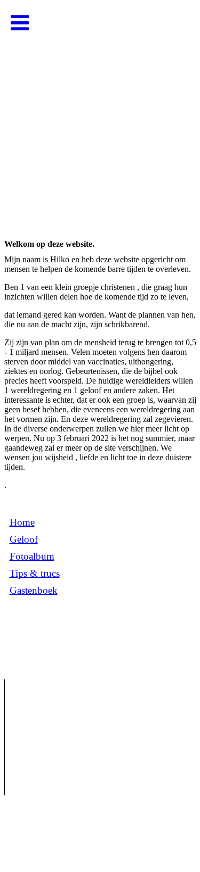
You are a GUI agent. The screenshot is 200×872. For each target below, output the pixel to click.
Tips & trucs (35, 573)
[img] (100, 106)
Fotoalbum (32, 556)
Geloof (24, 539)
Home (22, 522)
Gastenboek (34, 590)
